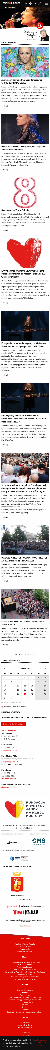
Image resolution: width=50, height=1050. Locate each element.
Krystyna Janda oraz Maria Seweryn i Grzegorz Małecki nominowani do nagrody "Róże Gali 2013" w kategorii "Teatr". (24, 273)
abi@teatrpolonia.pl (9, 787)
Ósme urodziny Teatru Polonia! (15, 210)
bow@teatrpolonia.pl (9, 761)
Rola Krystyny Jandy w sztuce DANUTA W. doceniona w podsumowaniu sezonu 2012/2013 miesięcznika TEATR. (23, 418)
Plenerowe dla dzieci (25, 951)
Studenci (25, 1009)
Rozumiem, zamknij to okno (42, 1043)
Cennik (25, 992)
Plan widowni (25, 995)
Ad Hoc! (25, 1004)
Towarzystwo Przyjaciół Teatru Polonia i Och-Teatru (25, 972)
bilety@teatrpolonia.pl (10, 750)
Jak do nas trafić (8, 730)
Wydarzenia (25, 949)
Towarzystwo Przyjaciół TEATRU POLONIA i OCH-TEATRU (24, 717)
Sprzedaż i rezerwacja (25, 990)
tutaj (36, 1040)
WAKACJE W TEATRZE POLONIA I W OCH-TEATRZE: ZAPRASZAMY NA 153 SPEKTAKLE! (24, 559)
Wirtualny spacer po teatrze (25, 969)
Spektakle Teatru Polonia (25, 944)
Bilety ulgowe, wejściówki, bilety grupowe (25, 997)
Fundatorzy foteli (25, 974)
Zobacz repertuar (10, 660)
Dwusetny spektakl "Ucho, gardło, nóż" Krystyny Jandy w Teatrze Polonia (23, 148)
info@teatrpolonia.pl (9, 779)
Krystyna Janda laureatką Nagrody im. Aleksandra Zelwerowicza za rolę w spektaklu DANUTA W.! (23, 345)
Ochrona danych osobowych (25, 979)
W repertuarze (25, 946)
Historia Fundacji (25, 965)
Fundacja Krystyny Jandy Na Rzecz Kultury (25, 962)
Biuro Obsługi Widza (25, 1002)
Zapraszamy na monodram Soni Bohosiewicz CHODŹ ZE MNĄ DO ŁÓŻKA (21, 81)
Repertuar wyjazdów (10, 712)
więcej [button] (5, 106)
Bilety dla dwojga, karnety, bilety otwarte (25, 1000)
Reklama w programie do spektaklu (25, 977)
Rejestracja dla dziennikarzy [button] (13, 724)
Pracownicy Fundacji (25, 967)
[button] (46, 3)
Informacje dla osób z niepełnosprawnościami (25, 1012)
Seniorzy (25, 1007)
